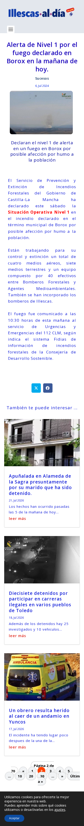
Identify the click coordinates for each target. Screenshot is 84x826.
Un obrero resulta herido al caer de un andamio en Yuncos (39, 716)
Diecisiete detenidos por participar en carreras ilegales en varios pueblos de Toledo (40, 602)
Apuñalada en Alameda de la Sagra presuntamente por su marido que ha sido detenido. (40, 484)
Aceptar (14, 818)
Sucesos (42, 78)
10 (20, 776)
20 (31, 776)
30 (42, 776)
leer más (17, 518)
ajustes (59, 810)
